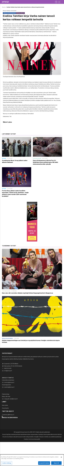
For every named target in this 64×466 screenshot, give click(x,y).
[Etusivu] (5, 1)
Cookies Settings (6, 463)
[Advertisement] (32, 453)
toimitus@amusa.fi (9, 382)
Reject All (56, 463)
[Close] (61, 457)
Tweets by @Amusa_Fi (8, 414)
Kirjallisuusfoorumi (9, 13)
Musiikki (4, 158)
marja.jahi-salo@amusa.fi (11, 399)
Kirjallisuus (20, 13)
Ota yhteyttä (5, 408)
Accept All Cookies (44, 463)
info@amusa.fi (8, 370)
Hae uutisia (5, 405)
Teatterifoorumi (6, 291)
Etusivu (3, 7)
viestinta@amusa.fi (9, 387)
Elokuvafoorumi (37, 158)
